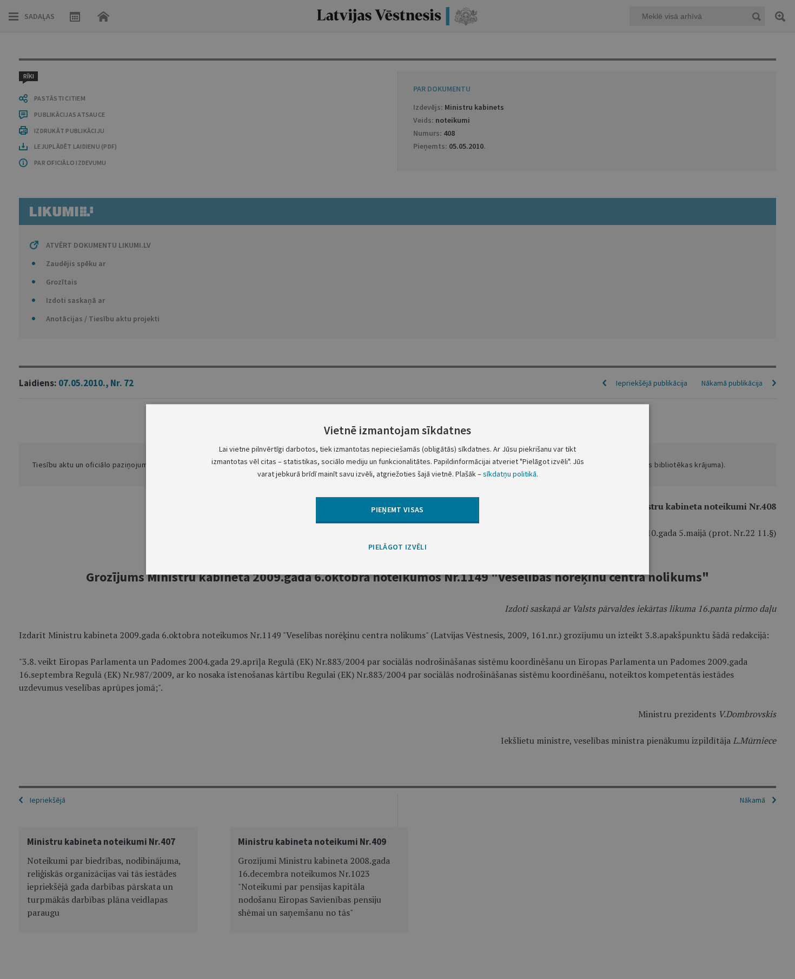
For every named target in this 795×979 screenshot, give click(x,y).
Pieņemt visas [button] (397, 509)
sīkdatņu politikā (509, 474)
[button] (397, 547)
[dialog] (397, 489)
